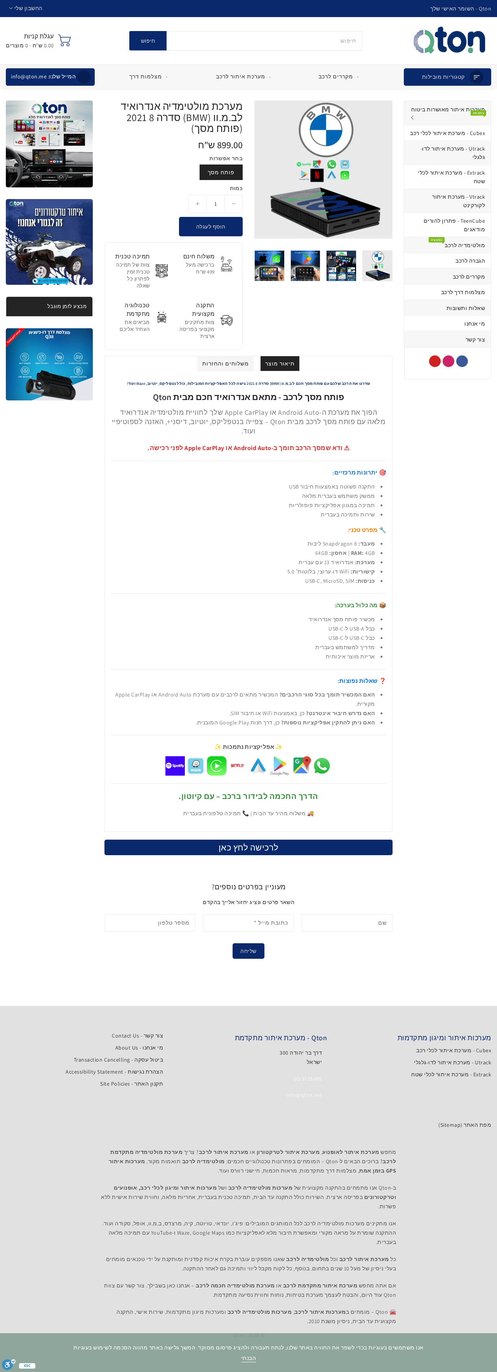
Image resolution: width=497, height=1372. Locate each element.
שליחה (248, 951)
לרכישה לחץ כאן (249, 847)
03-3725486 (308, 1078)
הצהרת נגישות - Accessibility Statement (114, 1071)
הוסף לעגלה (211, 226)
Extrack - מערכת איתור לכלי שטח (451, 1074)
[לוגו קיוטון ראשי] (449, 41)
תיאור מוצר (280, 363)
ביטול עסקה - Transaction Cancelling (118, 1059)
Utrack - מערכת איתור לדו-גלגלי (452, 1062)
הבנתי (248, 1358)
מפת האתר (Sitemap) (464, 1124)
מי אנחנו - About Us (139, 1047)
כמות (236, 188)
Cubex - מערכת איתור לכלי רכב (453, 1050)
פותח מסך (221, 172)
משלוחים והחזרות (225, 363)
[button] (26, 8)
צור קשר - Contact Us (137, 1035)
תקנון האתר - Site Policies (131, 1083)
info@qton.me (43, 76)
